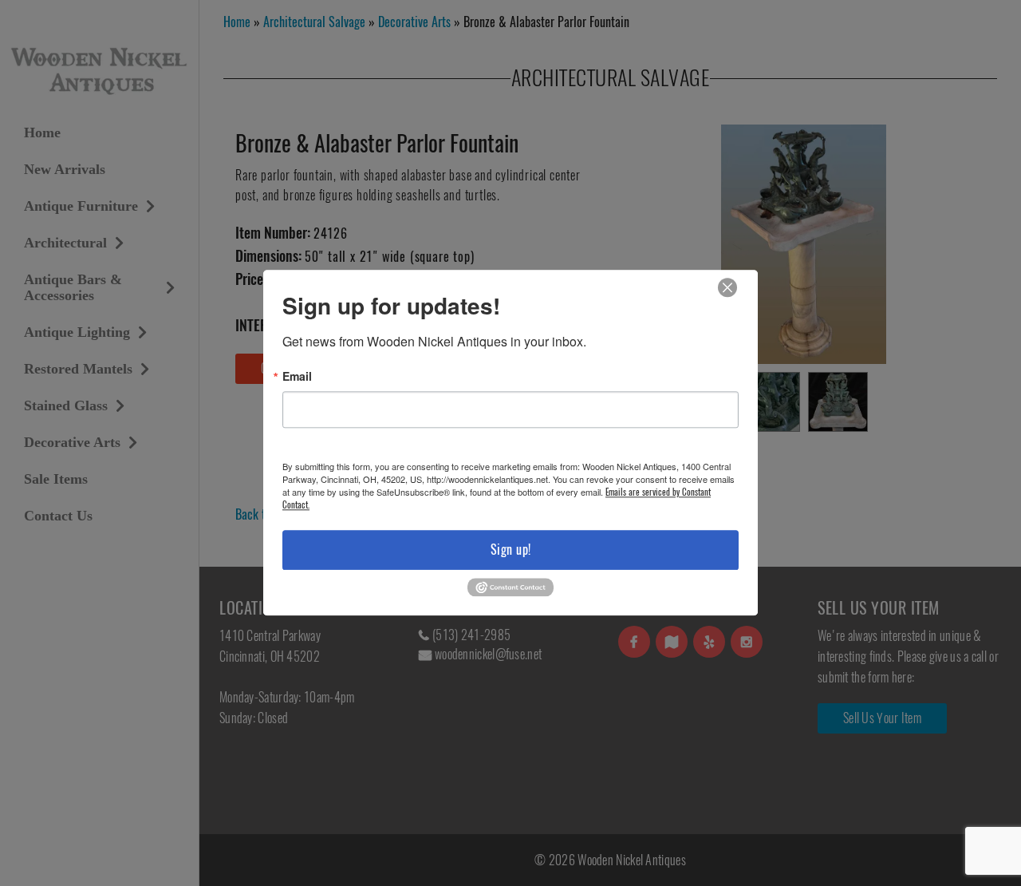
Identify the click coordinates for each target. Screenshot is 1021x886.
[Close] (727, 288)
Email (297, 376)
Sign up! (511, 549)
